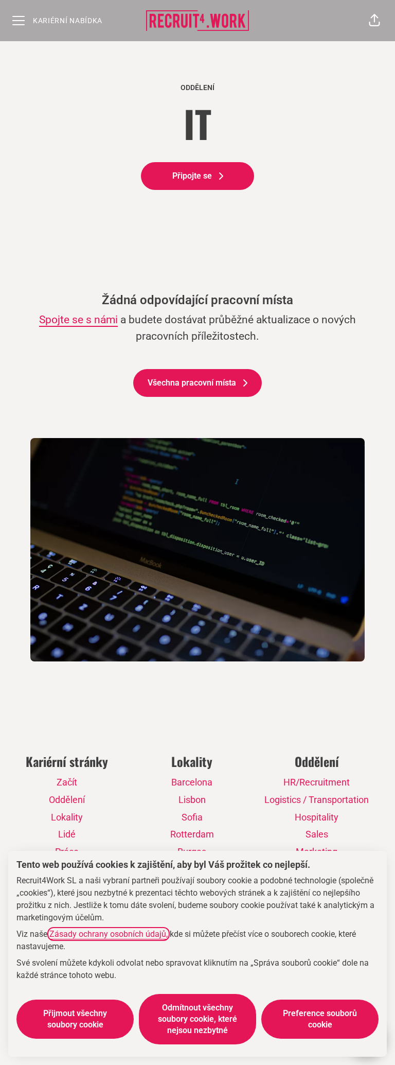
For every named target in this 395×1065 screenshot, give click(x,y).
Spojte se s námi (78, 319)
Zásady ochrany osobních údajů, (108, 934)
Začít (67, 782)
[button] (374, 20)
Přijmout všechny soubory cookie (75, 1018)
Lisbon (192, 799)
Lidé (67, 834)
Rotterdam (192, 834)
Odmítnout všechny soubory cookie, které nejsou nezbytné (197, 1019)
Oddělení (67, 799)
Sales (317, 834)
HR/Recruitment (316, 782)
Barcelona (191, 782)
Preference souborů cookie (320, 1018)
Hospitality (316, 817)
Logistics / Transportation (316, 799)
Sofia (192, 817)
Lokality (67, 817)
